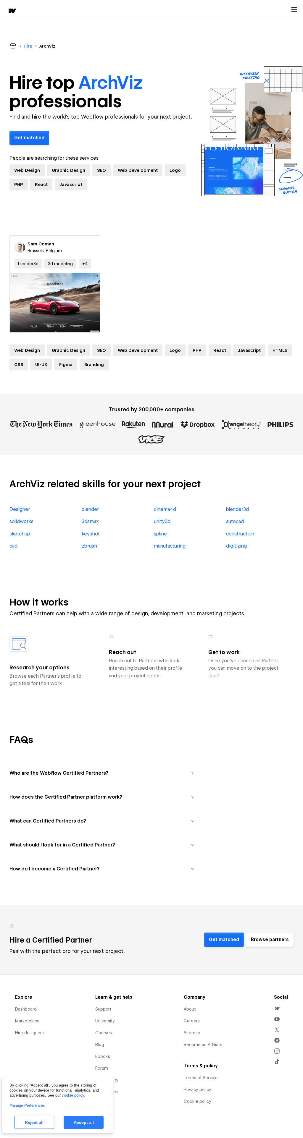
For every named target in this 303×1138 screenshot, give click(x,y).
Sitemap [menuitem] (192, 1032)
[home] (12, 11)
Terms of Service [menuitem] (201, 1077)
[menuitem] (277, 1008)
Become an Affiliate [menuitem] (203, 1044)
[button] (85, 263)
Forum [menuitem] (101, 1068)
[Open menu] (294, 10)
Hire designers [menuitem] (29, 1032)
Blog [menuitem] (99, 1044)
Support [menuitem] (103, 1009)
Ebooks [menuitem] (102, 1056)
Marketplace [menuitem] (27, 1021)
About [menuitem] (190, 1009)
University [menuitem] (105, 1021)
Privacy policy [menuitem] (197, 1089)
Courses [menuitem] (103, 1032)
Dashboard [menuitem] (26, 1009)
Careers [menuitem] (192, 1021)
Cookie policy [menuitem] (197, 1101)
